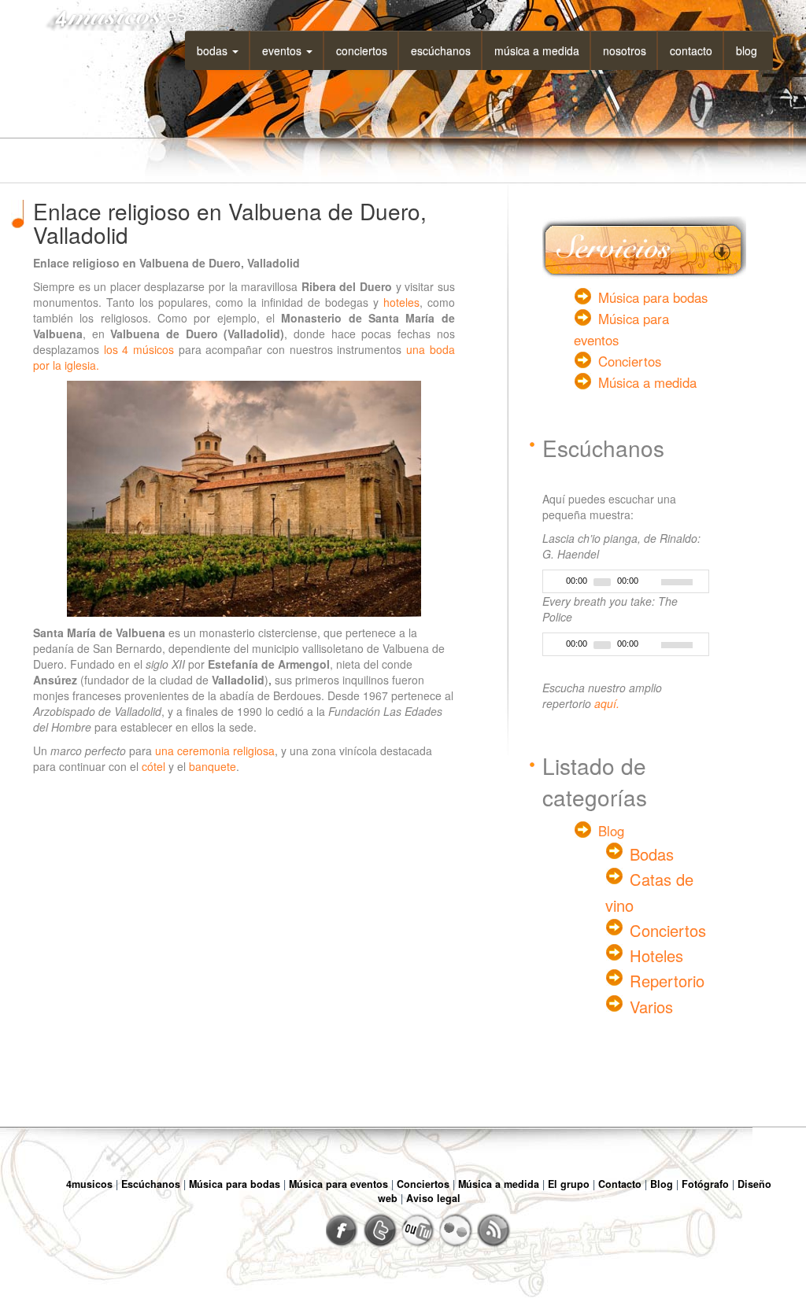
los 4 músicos (139, 349)
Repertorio (667, 980)
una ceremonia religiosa (215, 750)
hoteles (401, 302)
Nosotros (624, 50)
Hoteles (656, 955)
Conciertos (361, 50)
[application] (626, 581)
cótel (153, 766)
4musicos (89, 1184)
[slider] (684, 580)
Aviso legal (433, 1198)
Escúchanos (441, 50)
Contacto (691, 50)
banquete (212, 766)
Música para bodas (653, 297)
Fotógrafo (705, 1184)
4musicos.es (110, 15)
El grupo (569, 1184)
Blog (746, 50)
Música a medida (536, 50)
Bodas (214, 50)
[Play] (553, 582)
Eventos (283, 50)
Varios (651, 1006)
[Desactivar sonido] (651, 582)
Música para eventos (338, 1184)
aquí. (606, 703)
